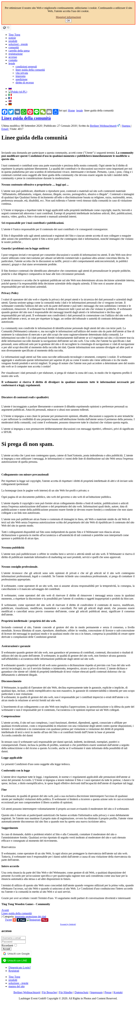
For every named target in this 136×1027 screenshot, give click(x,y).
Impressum (96, 992)
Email (5, 128)
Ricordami (7, 945)
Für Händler (66, 992)
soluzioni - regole (18, 44)
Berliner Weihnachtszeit (103, 125)
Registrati (13, 970)
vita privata (22, 72)
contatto (12, 60)
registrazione (15, 53)
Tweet (8, 919)
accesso (12, 56)
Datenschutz (81, 992)
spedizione (21, 79)
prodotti (12, 41)
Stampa (126, 125)
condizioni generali (26, 66)
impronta (21, 76)
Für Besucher (49, 992)
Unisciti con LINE (17, 960)
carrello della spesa (19, 50)
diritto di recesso (25, 82)
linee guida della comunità (30, 69)
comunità (13, 47)
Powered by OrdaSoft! (68, 924)
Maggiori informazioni (68, 17)
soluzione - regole (18, 983)
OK (68, 20)
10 (7, 27)
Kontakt (118, 992)
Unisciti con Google (18, 953)
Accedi (6, 949)
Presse (108, 992)
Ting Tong (14, 34)
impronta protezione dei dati (30, 916)
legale (11, 63)
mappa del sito (16, 986)
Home (71, 110)
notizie (12, 37)
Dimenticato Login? (19, 967)
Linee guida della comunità (26, 118)
